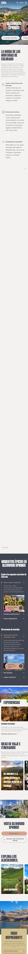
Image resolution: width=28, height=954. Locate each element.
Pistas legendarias (10, 618)
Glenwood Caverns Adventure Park (11, 636)
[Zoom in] (25, 169)
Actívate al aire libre (11, 38)
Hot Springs (8, 673)
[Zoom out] (25, 171)
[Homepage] (3, 3)
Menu (21, 3)
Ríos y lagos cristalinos (12, 582)
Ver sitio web (13, 833)
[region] (14, 358)
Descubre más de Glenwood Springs (15, 839)
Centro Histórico (10, 677)
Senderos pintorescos (12, 614)
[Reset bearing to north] (25, 173)
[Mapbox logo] (5, 547)
